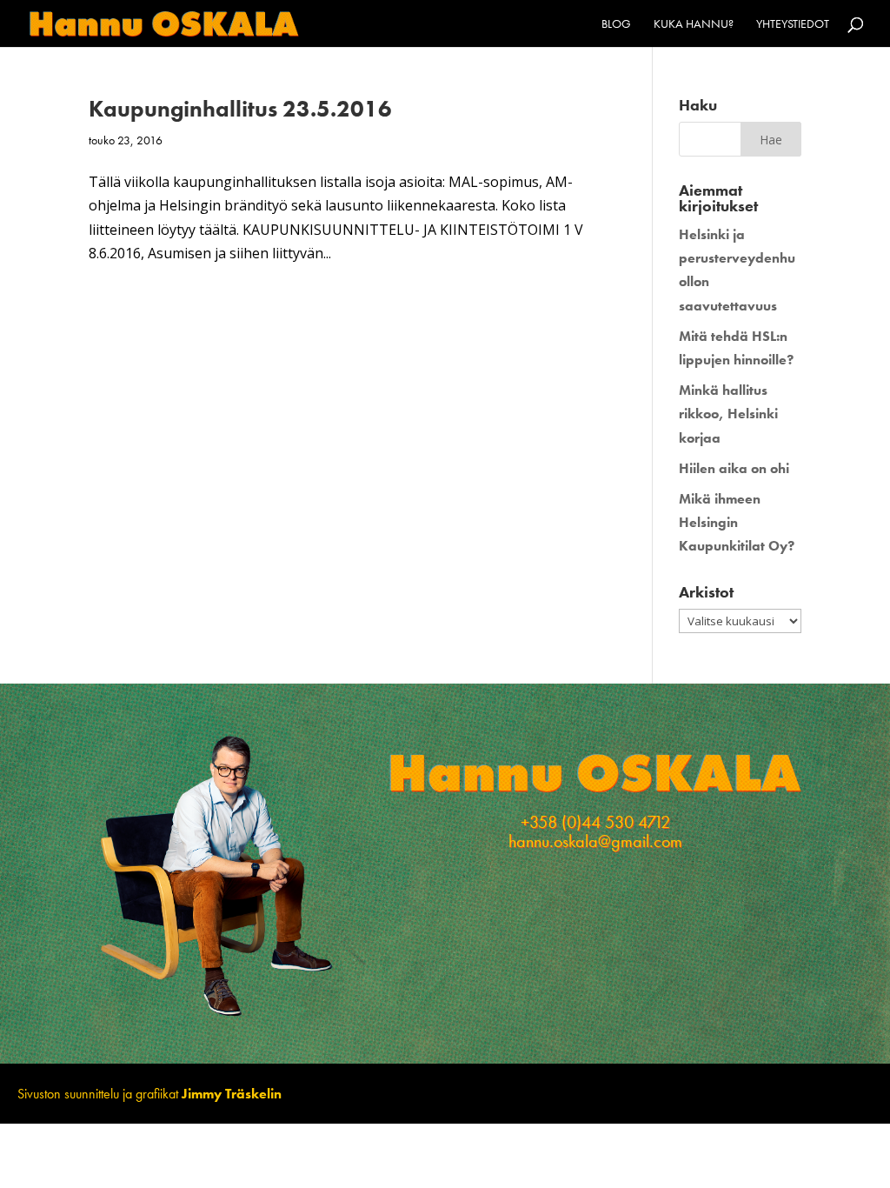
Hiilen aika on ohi (734, 468)
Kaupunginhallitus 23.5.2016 (240, 108)
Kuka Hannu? (694, 24)
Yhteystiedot (792, 24)
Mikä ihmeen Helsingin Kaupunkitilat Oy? (736, 522)
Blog (616, 24)
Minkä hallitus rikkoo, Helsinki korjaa (728, 413)
